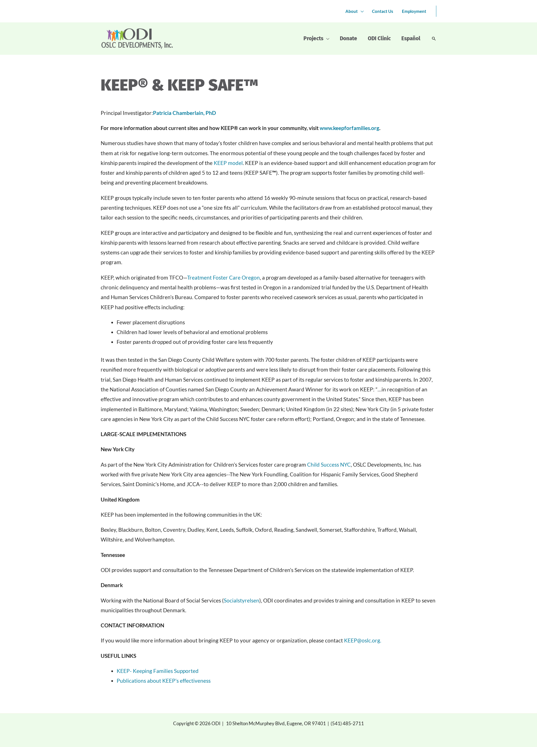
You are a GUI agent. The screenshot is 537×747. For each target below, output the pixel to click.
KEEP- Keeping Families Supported (158, 671)
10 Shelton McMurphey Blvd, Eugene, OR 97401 (276, 723)
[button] (433, 38)
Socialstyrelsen (241, 600)
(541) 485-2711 (347, 723)
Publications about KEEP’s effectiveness (164, 680)
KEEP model (228, 163)
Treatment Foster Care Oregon (223, 277)
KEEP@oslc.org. (362, 640)
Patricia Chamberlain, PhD (184, 113)
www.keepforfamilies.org (349, 128)
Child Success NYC (329, 464)
